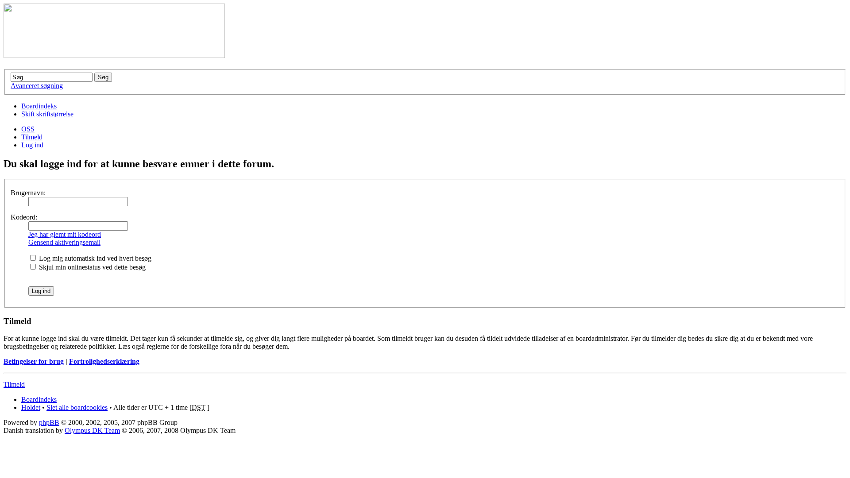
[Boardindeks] (114, 55)
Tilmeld (31, 137)
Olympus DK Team (92, 430)
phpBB (49, 422)
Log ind (32, 145)
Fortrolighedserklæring (104, 361)
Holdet (30, 407)
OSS (28, 129)
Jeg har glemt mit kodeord (64, 234)
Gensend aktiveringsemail (64, 242)
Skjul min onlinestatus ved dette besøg (91, 267)
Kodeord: (24, 217)
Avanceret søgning (37, 85)
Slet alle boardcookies (77, 407)
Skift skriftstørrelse (47, 114)
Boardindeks (39, 106)
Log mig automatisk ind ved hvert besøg (94, 258)
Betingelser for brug (34, 361)
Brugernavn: (28, 193)
